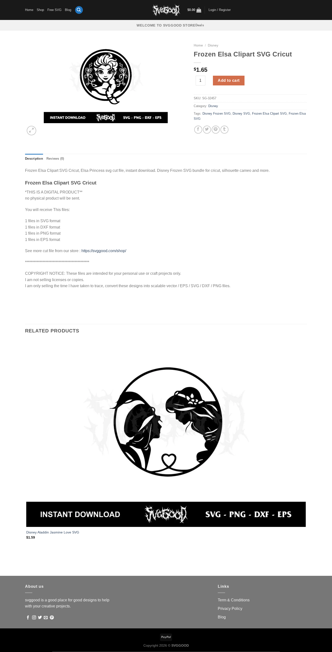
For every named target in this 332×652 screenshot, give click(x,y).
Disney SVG (241, 113)
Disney (213, 45)
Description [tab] (34, 158)
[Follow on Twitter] (40, 617)
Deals (199, 25)
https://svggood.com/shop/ (103, 251)
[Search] (79, 10)
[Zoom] (31, 130)
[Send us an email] (46, 617)
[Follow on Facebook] (28, 617)
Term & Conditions (234, 600)
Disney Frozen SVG (216, 113)
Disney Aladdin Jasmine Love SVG (52, 532)
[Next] (43, 128)
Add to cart (228, 80)
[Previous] (27, 567)
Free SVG (54, 10)
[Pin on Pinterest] (216, 130)
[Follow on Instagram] (34, 617)
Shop (40, 10)
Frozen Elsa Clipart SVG (269, 113)
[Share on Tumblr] (224, 130)
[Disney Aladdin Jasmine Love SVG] (166, 433)
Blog (68, 10)
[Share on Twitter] (207, 130)
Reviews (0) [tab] (55, 158)
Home (29, 10)
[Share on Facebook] (198, 130)
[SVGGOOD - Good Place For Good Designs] (166, 10)
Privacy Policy (230, 608)
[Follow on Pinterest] (52, 617)
